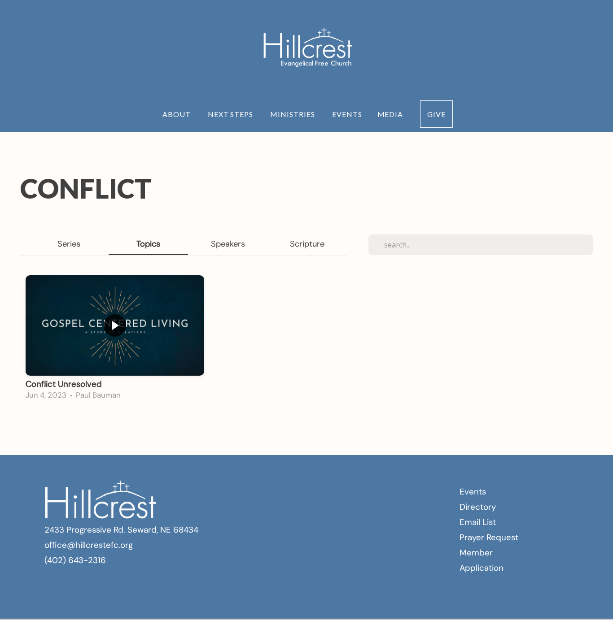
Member (476, 552)
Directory (478, 506)
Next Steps (231, 114)
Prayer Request (489, 537)
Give (436, 114)
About (177, 114)
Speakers (228, 243)
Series (68, 243)
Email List (478, 522)
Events (347, 114)
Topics (148, 243)
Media (391, 114)
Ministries (293, 114)
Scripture (307, 243)
